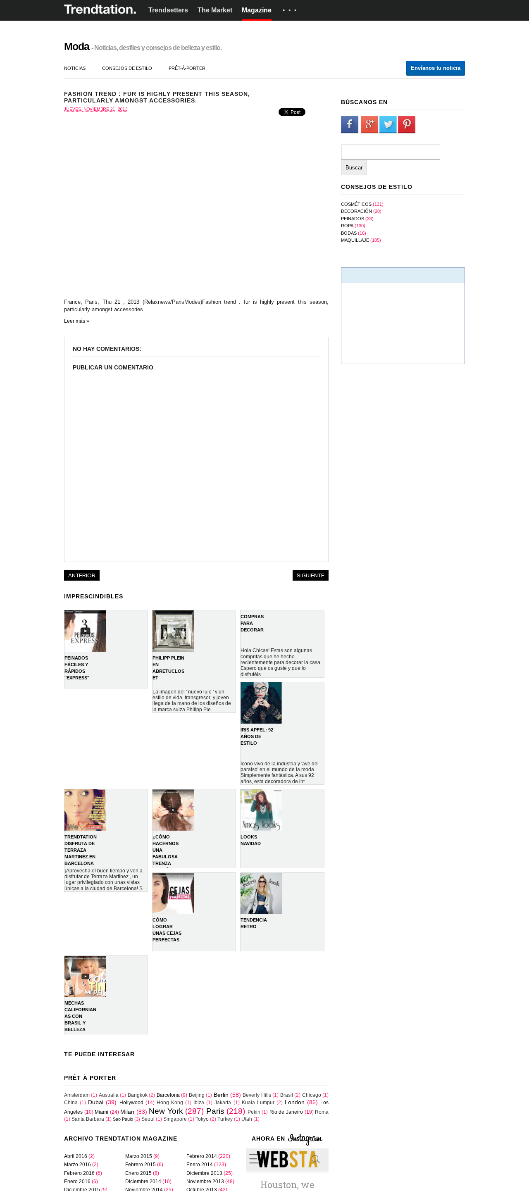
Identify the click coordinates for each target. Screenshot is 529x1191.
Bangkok (138, 1095)
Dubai (95, 1102)
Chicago (311, 1095)
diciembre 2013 (204, 1173)
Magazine (257, 10)
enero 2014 (199, 1164)
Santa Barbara (87, 1119)
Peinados (352, 218)
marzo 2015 (138, 1156)
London (295, 1102)
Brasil (286, 1095)
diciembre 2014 (143, 1181)
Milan (127, 1111)
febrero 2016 (79, 1173)
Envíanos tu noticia (435, 68)
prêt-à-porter (187, 68)
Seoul (148, 1119)
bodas (349, 233)
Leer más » (76, 321)
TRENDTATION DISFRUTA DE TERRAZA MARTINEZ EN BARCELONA (80, 850)
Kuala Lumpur (258, 1102)
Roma (322, 1112)
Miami (101, 1112)
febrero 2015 (140, 1164)
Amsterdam (77, 1095)
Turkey (225, 1119)
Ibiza (198, 1102)
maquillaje (355, 240)
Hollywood (131, 1102)
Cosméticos (356, 204)
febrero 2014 (201, 1156)
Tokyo (202, 1119)
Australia (109, 1095)
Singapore (175, 1119)
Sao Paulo (123, 1119)
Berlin (221, 1094)
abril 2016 (75, 1156)
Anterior (81, 575)
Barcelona (168, 1095)
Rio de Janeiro (286, 1112)
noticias (75, 68)
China (71, 1102)
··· (291, 10)
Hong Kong (170, 1102)
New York (166, 1111)
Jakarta (222, 1102)
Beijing (197, 1095)
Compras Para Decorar (252, 623)
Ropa (347, 225)
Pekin (254, 1112)
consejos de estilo (127, 68)
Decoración (356, 211)
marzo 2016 (77, 1164)
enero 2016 (77, 1181)
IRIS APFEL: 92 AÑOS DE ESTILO (257, 736)
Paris (215, 1111)
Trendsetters (168, 10)
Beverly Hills (257, 1095)
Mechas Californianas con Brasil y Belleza (80, 1016)
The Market (215, 10)
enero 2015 (138, 1173)
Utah (246, 1119)
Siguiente (310, 575)
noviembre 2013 (205, 1181)
